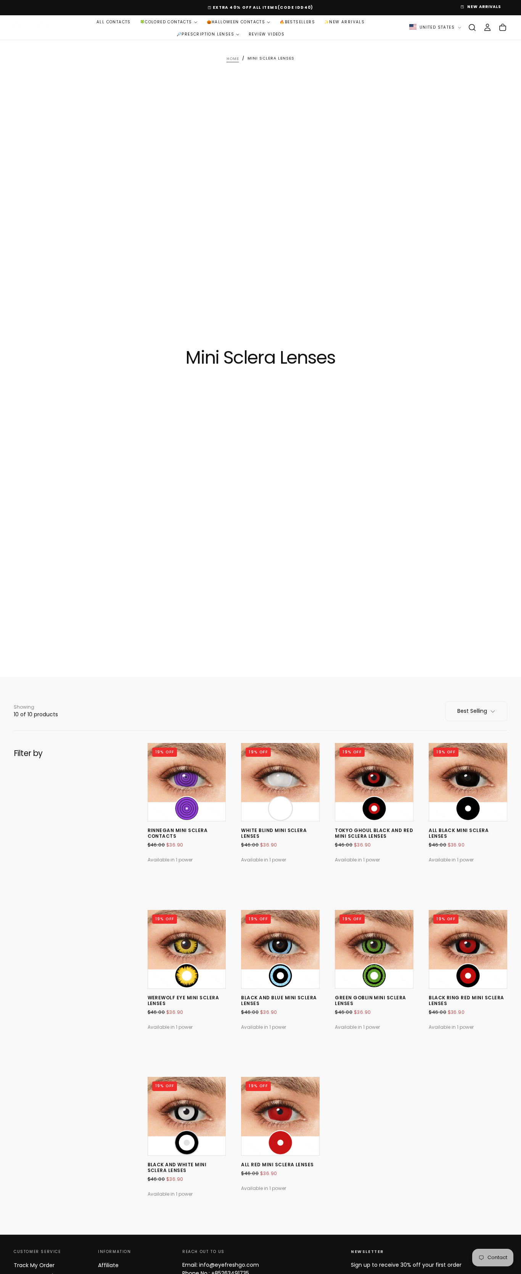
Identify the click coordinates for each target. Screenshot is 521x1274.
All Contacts (113, 21)
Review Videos (267, 34)
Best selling (472, 711)
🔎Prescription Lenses (205, 34)
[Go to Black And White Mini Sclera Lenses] (187, 1116)
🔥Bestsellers (297, 21)
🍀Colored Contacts (166, 21)
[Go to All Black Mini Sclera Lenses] (468, 782)
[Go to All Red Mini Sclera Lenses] (280, 1116)
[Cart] (502, 27)
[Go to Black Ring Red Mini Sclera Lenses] (468, 949)
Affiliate (108, 1265)
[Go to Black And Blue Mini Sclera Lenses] (280, 949)
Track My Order (34, 1265)
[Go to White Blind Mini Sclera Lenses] (280, 782)
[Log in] (487, 27)
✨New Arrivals (344, 21)
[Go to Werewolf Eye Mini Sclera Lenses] (187, 949)
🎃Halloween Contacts (236, 21)
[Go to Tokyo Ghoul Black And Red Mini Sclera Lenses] (374, 782)
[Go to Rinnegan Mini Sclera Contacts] (187, 782)
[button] (472, 27)
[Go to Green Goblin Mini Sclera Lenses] (374, 949)
